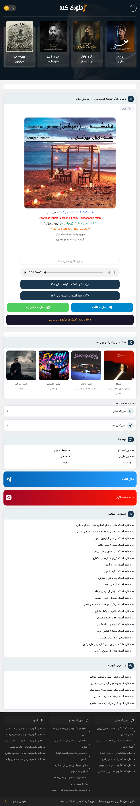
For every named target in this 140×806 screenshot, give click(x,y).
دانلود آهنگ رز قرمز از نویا (117, 572)
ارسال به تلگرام (99, 307)
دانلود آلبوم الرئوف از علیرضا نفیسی (112, 697)
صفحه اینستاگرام (125, 497)
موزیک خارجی (60, 450)
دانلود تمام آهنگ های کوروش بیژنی (70, 320)
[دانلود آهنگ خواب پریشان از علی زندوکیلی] (87, 36)
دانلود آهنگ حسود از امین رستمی (113, 598)
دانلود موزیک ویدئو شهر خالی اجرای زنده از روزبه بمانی (70, 781)
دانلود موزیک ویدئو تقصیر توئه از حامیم (71, 756)
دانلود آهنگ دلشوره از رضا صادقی (113, 611)
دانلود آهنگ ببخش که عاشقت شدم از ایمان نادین (104, 532)
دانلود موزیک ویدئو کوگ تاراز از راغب (69, 790)
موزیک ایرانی (119, 411)
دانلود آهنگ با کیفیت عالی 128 (67, 296)
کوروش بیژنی (53, 213)
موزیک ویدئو (119, 425)
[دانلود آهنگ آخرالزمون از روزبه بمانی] (19, 36)
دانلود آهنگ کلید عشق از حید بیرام (112, 552)
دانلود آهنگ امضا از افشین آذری (114, 631)
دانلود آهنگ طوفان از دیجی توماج (112, 591)
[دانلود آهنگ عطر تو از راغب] (120, 36)
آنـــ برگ (7, 801)
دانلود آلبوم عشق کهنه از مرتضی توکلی (110, 677)
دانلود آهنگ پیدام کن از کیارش (114, 578)
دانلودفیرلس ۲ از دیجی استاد (115, 638)
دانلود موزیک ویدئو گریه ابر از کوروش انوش (70, 744)
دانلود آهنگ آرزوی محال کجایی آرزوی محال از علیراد (103, 525)
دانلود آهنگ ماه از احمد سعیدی (114, 618)
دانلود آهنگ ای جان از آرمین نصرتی (112, 538)
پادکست (127, 463)
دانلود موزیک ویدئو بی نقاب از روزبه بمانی (70, 732)
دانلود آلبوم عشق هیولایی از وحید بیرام (110, 690)
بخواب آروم (53, 59)
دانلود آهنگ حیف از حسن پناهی (114, 545)
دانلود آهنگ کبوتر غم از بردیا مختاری (111, 558)
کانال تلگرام (128, 479)
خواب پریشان (86, 59)
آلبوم (65, 463)
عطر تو (121, 59)
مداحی (64, 456)
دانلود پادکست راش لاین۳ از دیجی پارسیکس (107, 644)
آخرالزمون (19, 59)
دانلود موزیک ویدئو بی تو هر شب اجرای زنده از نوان (71, 768)
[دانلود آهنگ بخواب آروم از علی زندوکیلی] (53, 36)
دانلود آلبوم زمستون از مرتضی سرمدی (111, 683)
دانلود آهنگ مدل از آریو (118, 565)
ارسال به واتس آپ (35, 307)
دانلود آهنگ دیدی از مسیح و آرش (113, 651)
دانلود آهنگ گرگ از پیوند (118, 585)
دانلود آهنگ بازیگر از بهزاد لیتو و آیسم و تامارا (107, 605)
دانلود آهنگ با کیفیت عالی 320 (67, 284)
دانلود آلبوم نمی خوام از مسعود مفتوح (110, 703)
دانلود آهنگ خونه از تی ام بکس (114, 624)
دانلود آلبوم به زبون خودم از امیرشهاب (24, 759)
